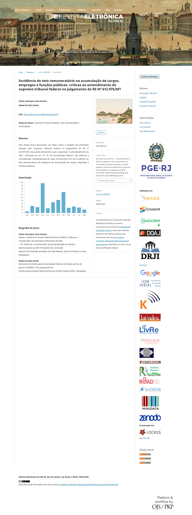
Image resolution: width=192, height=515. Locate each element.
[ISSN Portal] (150, 285)
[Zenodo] (150, 420)
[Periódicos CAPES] (150, 362)
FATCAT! (143, 265)
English (143, 97)
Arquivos (50, 10)
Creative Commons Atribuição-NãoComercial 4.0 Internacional (112, 241)
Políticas (81, 10)
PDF (102, 132)
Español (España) (148, 101)
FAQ (108, 10)
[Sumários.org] (150, 391)
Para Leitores (145, 122)
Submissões (65, 10)
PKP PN (146, 438)
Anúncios (96, 10)
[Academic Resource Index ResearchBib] (150, 375)
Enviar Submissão (149, 76)
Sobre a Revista (22, 10)
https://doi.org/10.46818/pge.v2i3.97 (41, 114)
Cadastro (165, 2)
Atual (38, 10)
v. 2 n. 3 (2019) (44, 72)
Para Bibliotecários (147, 131)
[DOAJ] (150, 235)
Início (21, 72)
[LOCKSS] (150, 434)
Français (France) (148, 106)
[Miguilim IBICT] (150, 344)
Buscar (172, 10)
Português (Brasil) (148, 93)
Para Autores (145, 127)
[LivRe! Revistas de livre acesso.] (149, 333)
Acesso (175, 2)
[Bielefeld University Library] (150, 201)
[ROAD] (150, 383)
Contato (118, 10)
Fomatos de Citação (106, 180)
